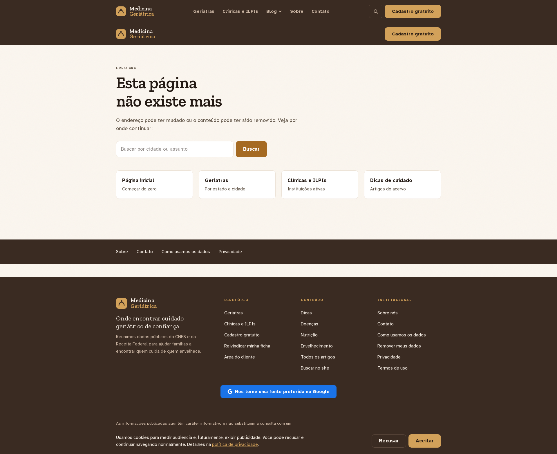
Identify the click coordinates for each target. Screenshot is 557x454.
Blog (271, 11)
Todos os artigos (318, 357)
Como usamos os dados (186, 251)
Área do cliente (239, 357)
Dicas (306, 313)
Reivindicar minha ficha (247, 346)
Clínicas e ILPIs (240, 11)
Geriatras (203, 11)
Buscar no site (315, 368)
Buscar (251, 149)
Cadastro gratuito (413, 34)
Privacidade (230, 251)
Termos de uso (392, 368)
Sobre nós (387, 313)
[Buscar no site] (375, 11)
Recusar (389, 441)
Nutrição (309, 335)
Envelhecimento (317, 346)
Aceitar (425, 441)
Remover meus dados (399, 346)
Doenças (309, 324)
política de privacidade (235, 444)
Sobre (296, 11)
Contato (321, 11)
